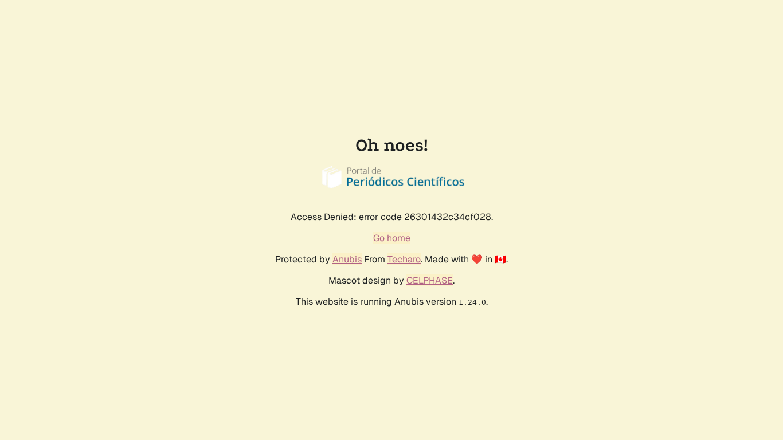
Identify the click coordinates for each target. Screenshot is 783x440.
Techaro (404, 259)
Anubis (347, 259)
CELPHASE (429, 280)
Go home (391, 238)
